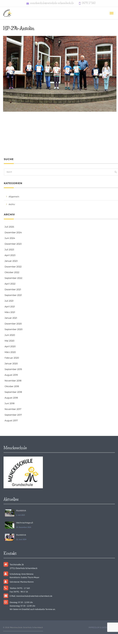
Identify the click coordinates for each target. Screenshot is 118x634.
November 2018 (13, 380)
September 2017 (13, 414)
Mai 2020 (9, 340)
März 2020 (10, 352)
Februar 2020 (12, 357)
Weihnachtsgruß (24, 522)
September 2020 (13, 329)
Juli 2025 (9, 226)
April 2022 (10, 283)
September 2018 (13, 392)
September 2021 (13, 295)
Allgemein (14, 196)
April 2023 (10, 255)
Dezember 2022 (13, 266)
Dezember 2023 (13, 243)
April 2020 (10, 346)
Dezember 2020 (13, 323)
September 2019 (13, 369)
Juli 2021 (9, 300)
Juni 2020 (10, 335)
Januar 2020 (11, 363)
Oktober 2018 (12, 386)
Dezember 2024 (13, 232)
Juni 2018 (9, 403)
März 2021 (10, 312)
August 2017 (11, 420)
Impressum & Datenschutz (101, 627)
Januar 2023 (11, 261)
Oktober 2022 (12, 272)
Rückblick (21, 510)
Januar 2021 (11, 318)
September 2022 (13, 278)
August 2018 (11, 397)
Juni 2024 (10, 238)
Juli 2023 (9, 249)
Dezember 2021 (13, 289)
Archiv (12, 204)
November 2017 (13, 409)
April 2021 (10, 306)
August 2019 (11, 375)
